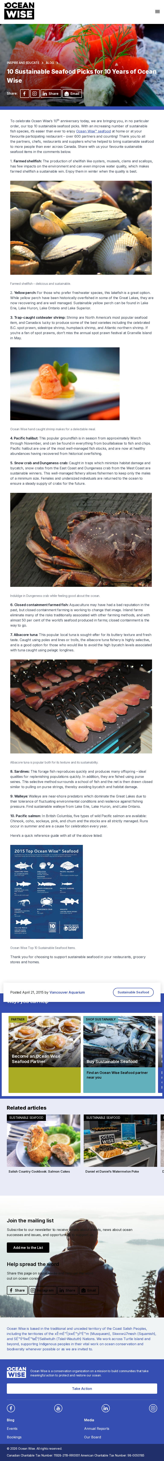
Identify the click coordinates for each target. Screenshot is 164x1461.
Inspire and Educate (23, 63)
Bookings (14, 1437)
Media (89, 1420)
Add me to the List (28, 1247)
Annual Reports (96, 1428)
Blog (50, 63)
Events (12, 1428)
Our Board (92, 1437)
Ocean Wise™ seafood (93, 131)
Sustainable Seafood (133, 992)
